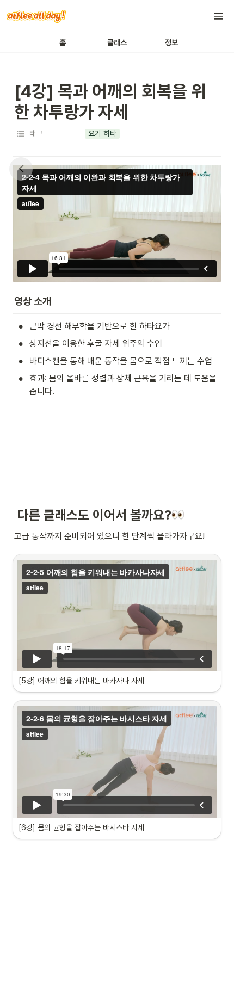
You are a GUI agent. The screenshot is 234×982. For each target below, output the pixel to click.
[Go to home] (36, 16)
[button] (218, 16)
